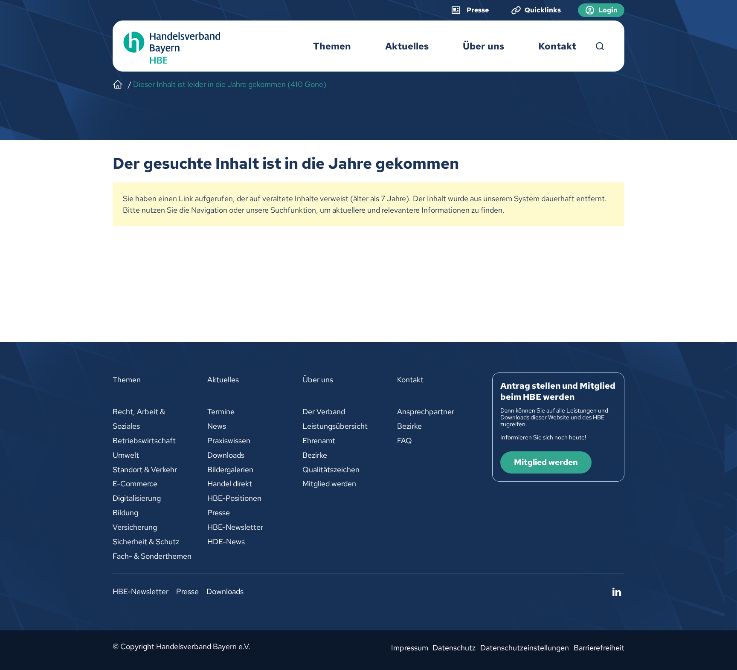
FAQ (404, 440)
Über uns (483, 46)
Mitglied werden (329, 483)
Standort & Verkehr (145, 469)
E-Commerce (135, 483)
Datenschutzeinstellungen (524, 648)
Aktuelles (407, 46)
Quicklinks (543, 10)
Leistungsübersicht (335, 426)
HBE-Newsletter (235, 527)
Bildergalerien (230, 469)
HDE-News (226, 541)
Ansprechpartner (425, 411)
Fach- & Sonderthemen (152, 556)
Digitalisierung (137, 498)
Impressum (409, 648)
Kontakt (557, 46)
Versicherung (135, 527)
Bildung (125, 512)
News (216, 426)
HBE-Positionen (234, 498)
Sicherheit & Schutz (146, 541)
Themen (332, 46)
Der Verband (323, 411)
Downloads (225, 455)
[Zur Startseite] (169, 46)
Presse (218, 512)
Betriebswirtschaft (144, 440)
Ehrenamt (318, 440)
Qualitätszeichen (331, 469)
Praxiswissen (228, 440)
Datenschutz (454, 648)
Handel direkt (229, 483)
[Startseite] (118, 84)
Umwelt (126, 455)
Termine (221, 411)
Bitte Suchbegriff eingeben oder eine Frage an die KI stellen (600, 46)
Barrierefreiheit (599, 648)
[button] (616, 592)
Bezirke (314, 455)
